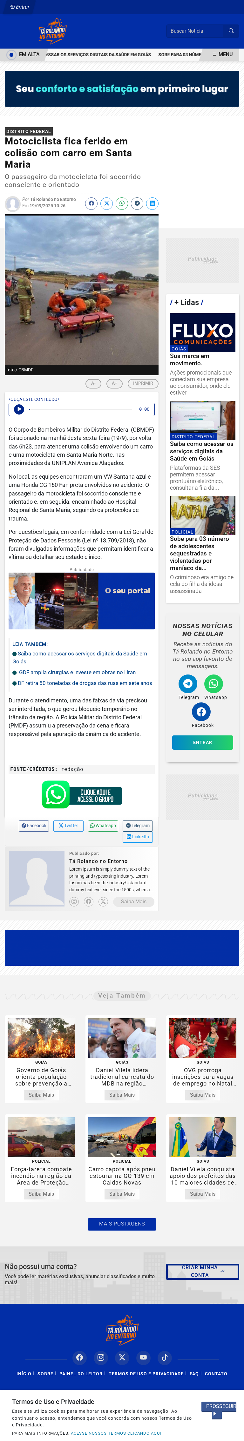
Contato (216, 1374)
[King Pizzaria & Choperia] (202, 260)
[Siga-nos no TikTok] (165, 1358)
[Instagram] (74, 901)
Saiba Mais (133, 902)
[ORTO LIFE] (122, 88)
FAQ (194, 1374)
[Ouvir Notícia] (19, 409)
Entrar (22, 7)
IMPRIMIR (143, 383)
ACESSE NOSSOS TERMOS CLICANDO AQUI (116, 1433)
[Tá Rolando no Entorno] (52, 31)
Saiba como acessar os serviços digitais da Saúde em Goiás (72, 54)
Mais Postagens (122, 1224)
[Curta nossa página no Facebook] (79, 1358)
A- (93, 383)
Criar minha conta (200, 1271)
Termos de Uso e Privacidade (146, 1374)
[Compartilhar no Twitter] (106, 203)
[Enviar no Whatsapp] (122, 203)
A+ (114, 383)
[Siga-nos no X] (122, 1358)
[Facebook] (88, 901)
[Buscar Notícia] (231, 31)
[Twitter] (103, 901)
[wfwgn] (122, 948)
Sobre (45, 1374)
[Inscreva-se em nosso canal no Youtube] (143, 1358)
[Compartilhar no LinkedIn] (152, 203)
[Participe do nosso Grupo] (81, 796)
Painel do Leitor (81, 1374)
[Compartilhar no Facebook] (91, 203)
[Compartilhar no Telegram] (137, 203)
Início (24, 1374)
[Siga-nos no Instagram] (101, 1358)
